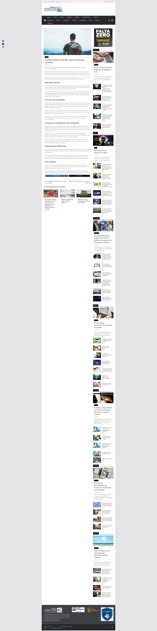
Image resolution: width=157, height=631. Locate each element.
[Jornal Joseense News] (45, 20)
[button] (51, 17)
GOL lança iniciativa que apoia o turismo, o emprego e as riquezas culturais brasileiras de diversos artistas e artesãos (51, 204)
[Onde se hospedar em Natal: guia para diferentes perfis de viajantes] (103, 540)
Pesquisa (96, 405)
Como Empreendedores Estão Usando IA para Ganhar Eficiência (107, 126)
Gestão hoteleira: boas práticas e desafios (106, 587)
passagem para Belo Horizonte (83, 77)
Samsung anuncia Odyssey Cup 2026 (100, 151)
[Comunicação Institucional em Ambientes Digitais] (97, 377)
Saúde (90, 20)
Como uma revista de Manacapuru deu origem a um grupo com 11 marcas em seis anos (107, 98)
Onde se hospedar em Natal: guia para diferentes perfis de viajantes (102, 554)
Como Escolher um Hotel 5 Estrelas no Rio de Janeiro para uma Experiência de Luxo (107, 571)
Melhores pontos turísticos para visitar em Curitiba (84, 201)
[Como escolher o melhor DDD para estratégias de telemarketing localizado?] (97, 519)
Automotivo (66, 20)
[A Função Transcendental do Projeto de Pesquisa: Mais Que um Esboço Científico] (103, 397)
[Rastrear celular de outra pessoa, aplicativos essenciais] (97, 527)
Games (96, 147)
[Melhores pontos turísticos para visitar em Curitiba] (84, 190)
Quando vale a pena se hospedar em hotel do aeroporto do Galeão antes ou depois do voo (106, 594)
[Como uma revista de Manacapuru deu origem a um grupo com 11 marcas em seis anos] (97, 99)
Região (55, 17)
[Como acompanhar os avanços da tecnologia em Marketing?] (97, 274)
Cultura (97, 20)
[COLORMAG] (53, 608)
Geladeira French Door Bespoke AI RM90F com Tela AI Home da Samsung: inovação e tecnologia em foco (106, 282)
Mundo (61, 17)
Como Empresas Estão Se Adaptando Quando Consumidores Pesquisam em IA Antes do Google (107, 107)
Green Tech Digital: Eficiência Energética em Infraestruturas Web (107, 298)
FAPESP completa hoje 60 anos (107, 459)
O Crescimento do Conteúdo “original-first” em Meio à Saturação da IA (107, 266)
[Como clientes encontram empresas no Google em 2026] (103, 57)
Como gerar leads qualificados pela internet (105, 348)
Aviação (58, 20)
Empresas (77, 17)
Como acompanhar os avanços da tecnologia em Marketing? (106, 274)
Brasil (48, 17)
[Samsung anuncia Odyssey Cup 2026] (103, 140)
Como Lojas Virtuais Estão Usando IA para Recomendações (106, 362)
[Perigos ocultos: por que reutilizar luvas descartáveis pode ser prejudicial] (97, 430)
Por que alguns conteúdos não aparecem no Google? (103, 325)
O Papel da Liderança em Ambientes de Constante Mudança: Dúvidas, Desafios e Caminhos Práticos (107, 117)
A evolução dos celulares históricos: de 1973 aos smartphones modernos (107, 504)
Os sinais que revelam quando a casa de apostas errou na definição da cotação (106, 176)
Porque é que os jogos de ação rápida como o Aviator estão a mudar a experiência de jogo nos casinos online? (107, 167)
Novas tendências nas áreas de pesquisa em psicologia (106, 437)
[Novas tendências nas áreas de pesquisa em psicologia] (97, 438)
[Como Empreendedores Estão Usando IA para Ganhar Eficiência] (97, 126)
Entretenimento (86, 17)
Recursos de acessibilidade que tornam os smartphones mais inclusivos (102, 486)
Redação (47, 65)
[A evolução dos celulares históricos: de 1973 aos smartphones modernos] (97, 505)
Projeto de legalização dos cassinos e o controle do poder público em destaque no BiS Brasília (107, 193)
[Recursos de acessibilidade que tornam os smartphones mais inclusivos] (103, 473)
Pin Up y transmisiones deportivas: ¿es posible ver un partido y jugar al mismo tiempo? (107, 210)
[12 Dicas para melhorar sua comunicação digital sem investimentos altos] (97, 370)
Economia (69, 17)
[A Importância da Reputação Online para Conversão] (97, 355)
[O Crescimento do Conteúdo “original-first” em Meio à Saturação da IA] (97, 267)
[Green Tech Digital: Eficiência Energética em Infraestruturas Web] (97, 299)
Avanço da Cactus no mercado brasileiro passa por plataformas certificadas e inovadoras (107, 184)
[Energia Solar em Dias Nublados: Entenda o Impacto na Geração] (97, 292)
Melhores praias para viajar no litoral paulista (67, 201)
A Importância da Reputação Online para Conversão (106, 355)
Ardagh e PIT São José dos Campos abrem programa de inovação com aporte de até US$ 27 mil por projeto (106, 257)
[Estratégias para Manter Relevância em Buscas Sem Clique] (97, 341)
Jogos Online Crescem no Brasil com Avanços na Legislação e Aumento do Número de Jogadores (107, 202)
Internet (96, 320)
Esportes (96, 17)
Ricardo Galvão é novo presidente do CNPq (106, 453)
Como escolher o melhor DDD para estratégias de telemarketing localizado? (107, 519)
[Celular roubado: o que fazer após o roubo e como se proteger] (97, 512)
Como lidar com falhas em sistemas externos (106, 384)
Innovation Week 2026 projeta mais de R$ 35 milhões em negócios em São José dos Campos (103, 239)
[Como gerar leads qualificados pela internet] (97, 348)
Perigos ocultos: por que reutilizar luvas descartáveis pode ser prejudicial (107, 429)
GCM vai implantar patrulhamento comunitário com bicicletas (55, 182)
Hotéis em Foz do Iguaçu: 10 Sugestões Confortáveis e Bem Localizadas (107, 579)
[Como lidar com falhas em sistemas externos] (97, 384)
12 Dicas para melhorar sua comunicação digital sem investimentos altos (107, 370)
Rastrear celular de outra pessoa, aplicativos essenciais (107, 526)
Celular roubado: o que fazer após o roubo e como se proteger (106, 512)
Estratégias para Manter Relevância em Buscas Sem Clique (107, 340)
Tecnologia (50, 20)
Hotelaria (49, 23)
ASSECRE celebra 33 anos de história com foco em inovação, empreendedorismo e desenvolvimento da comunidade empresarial (107, 88)
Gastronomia (82, 20)
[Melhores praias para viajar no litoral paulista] (67, 190)
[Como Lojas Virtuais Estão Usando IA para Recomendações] (97, 363)
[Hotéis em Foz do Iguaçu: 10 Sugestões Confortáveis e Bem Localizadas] (97, 580)
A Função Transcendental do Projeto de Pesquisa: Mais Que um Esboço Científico (103, 411)
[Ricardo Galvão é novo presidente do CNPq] (97, 453)
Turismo (74, 20)
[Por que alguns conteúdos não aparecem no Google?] (103, 313)
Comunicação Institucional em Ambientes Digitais (106, 377)
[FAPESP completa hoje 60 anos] (97, 460)
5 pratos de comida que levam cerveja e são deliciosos (79, 182)
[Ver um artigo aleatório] (112, 20)
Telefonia (96, 480)
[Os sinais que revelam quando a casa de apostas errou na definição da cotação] (97, 177)
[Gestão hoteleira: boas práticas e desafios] (97, 588)
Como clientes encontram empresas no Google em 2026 (103, 69)
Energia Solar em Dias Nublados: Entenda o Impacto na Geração (106, 291)
